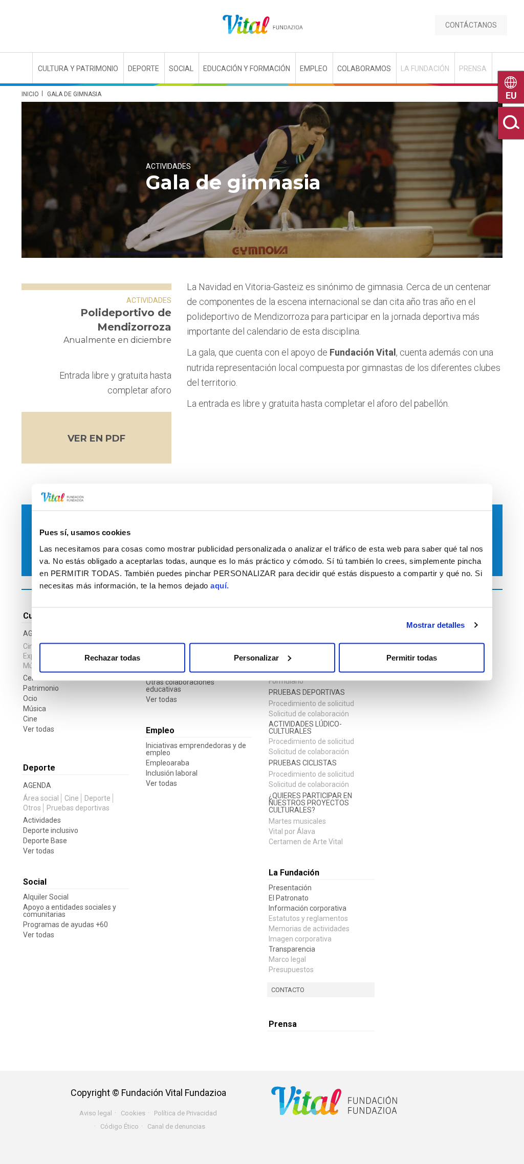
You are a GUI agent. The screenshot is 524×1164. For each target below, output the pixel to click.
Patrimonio (41, 688)
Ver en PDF (96, 438)
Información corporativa (307, 908)
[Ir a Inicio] (262, 24)
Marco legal (287, 959)
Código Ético (119, 1126)
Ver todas (38, 729)
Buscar (511, 123)
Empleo (314, 68)
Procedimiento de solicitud (311, 703)
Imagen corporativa (300, 939)
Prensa (473, 68)
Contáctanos (471, 25)
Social (181, 68)
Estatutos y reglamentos (308, 918)
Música (34, 709)
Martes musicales (297, 821)
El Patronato (289, 898)
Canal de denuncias (176, 1126)
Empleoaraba (167, 763)
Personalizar (256, 657)
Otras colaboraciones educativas (180, 685)
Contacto (287, 990)
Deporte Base (45, 841)
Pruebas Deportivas (307, 692)
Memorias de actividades (309, 929)
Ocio (30, 698)
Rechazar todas (112, 657)
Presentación (290, 888)
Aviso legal (95, 1113)
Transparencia (292, 949)
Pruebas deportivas (78, 808)
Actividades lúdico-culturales (305, 727)
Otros (32, 808)
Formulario (286, 681)
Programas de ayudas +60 (65, 924)
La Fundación (425, 68)
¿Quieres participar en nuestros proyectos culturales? (310, 803)
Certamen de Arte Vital (306, 842)
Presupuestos (291, 969)
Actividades (168, 166)
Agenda (37, 785)
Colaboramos (364, 68)
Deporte (143, 68)
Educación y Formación (246, 68)
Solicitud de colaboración (309, 714)
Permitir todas (411, 657)
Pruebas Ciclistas (303, 763)
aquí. (219, 585)
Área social (41, 798)
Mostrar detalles (435, 625)
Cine (30, 646)
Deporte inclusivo (50, 830)
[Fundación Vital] (50, 67)
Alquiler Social (46, 897)
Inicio (30, 94)
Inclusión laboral (172, 773)
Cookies (133, 1113)
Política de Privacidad (185, 1113)
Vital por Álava (292, 831)
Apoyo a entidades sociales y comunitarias (69, 910)
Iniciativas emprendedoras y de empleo (196, 749)
